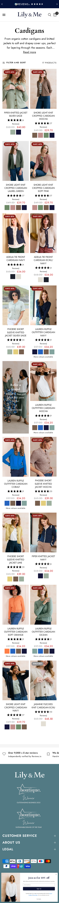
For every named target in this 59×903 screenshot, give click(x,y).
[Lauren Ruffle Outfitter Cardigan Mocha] (43, 381)
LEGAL (7, 849)
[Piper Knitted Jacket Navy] (43, 532)
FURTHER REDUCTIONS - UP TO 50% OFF (30, 4)
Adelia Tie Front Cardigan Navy (15, 258)
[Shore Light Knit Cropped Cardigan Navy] (15, 680)
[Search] (49, 14)
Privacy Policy (35, 895)
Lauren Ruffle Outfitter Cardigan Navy (43, 332)
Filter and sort (16, 62)
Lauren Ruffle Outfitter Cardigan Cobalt (15, 484)
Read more (29, 52)
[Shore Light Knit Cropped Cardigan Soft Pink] (43, 161)
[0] (54, 14)
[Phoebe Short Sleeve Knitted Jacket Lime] (15, 532)
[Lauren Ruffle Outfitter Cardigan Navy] (43, 305)
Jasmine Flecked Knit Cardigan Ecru (43, 706)
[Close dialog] (56, 874)
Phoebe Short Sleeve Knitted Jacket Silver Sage (15, 332)
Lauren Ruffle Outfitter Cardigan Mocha (43, 408)
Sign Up (39, 888)
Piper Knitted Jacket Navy (43, 558)
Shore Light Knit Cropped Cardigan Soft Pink (43, 188)
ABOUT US (11, 842)
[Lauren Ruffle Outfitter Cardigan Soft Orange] (15, 605)
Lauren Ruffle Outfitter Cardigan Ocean (43, 631)
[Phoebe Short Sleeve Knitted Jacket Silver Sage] (15, 305)
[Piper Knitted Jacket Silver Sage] (15, 89)
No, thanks (39, 899)
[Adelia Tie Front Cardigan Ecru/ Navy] (43, 233)
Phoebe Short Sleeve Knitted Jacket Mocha (43, 483)
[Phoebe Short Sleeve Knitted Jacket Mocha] (43, 457)
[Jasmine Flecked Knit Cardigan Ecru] (43, 680)
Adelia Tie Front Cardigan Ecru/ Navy (43, 260)
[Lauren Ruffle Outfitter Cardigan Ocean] (43, 605)
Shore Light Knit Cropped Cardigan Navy (15, 707)
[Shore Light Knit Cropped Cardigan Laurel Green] (15, 161)
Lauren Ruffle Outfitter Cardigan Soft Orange (15, 631)
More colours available (43, 357)
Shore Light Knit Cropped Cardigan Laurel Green (15, 188)
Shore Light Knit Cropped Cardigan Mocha (43, 116)
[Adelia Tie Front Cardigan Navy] (15, 233)
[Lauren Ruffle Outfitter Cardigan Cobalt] (15, 457)
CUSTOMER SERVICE (19, 835)
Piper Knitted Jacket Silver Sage (15, 114)
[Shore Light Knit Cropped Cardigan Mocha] (43, 89)
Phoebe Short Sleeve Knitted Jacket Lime (15, 559)
